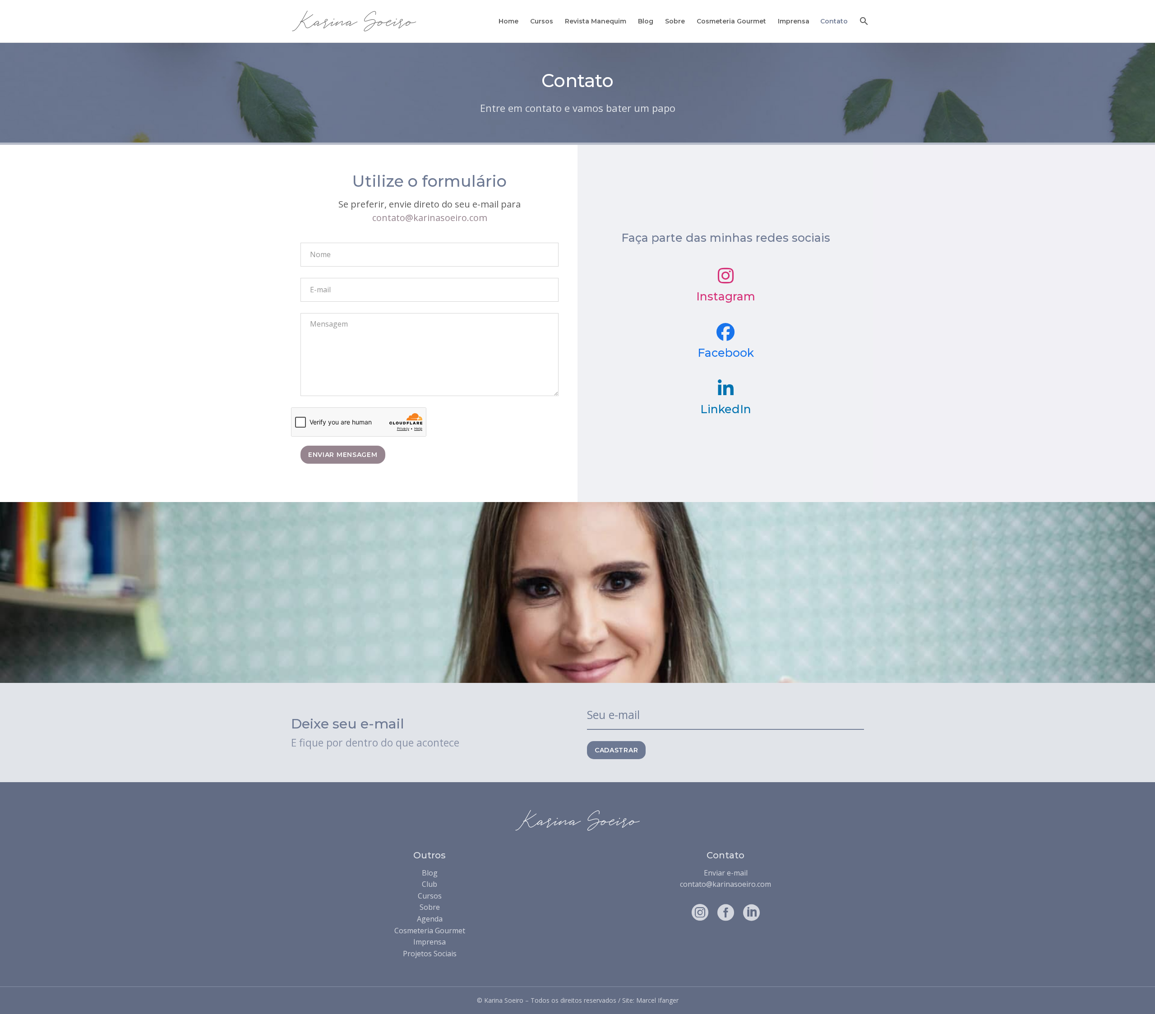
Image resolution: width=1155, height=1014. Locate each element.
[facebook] (725, 912)
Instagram (725, 296)
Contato (834, 21)
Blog (645, 21)
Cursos (541, 21)
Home (508, 21)
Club (429, 884)
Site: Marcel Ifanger (650, 1000)
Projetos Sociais (430, 954)
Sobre (675, 21)
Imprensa (793, 21)
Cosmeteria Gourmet (731, 21)
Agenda (430, 919)
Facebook (726, 353)
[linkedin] (751, 912)
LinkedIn (725, 409)
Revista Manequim (595, 21)
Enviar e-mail (726, 873)
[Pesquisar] (863, 21)
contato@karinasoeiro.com (429, 218)
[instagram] (700, 912)
